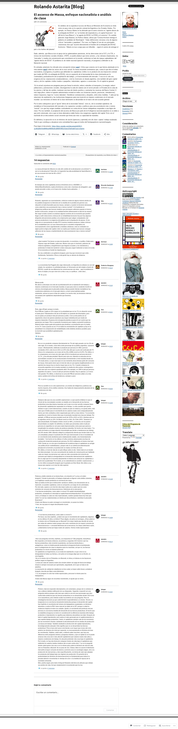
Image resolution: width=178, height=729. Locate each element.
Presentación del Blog (129, 28)
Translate (138, 437)
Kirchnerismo (126, 351)
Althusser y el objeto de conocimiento (130, 297)
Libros (124, 33)
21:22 (111, 285)
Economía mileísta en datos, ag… (135, 138)
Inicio (124, 32)
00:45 (111, 388)
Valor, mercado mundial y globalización (130, 214)
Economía (125, 111)
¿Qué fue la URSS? (128, 340)
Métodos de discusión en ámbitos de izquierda (130, 363)
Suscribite (127, 79)
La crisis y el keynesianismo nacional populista (51, 155)
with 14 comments (40, 22)
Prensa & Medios (128, 35)
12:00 (111, 244)
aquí (77, 67)
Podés (125, 70)
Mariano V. (131, 169)
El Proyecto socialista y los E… (135, 142)
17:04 (111, 187)
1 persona (51, 258)
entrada (135, 128)
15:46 (111, 403)
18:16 (111, 346)
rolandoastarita (132, 150)
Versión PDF (126, 428)
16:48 (111, 172)
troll (131, 129)
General (73, 146)
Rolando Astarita (135, 197)
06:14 (111, 541)
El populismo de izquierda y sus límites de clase (101, 155)
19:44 (110, 592)
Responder (39, 179)
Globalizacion (127, 375)
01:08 (111, 479)
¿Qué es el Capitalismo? (130, 249)
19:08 (111, 517)
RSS (54, 164)
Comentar (110, 710)
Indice (124, 37)
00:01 (111, 312)
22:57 (111, 203)
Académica (126, 109)
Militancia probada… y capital (132, 283)
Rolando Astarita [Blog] (59, 6)
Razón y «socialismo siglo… (135, 170)
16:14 (111, 268)
